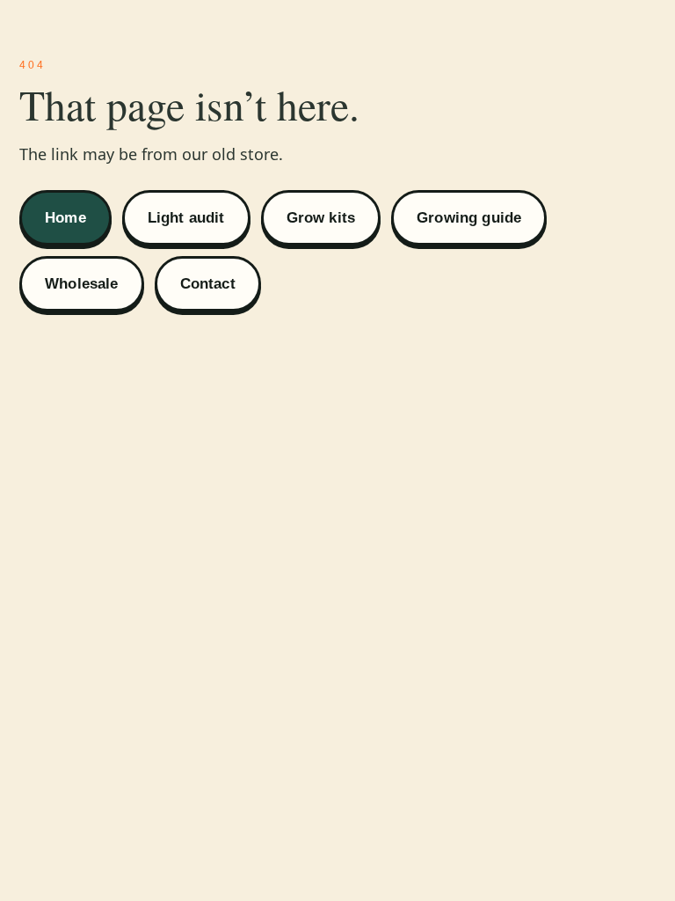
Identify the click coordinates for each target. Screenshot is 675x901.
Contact (208, 283)
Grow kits (321, 217)
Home (65, 217)
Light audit (186, 217)
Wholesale (82, 283)
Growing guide (469, 217)
